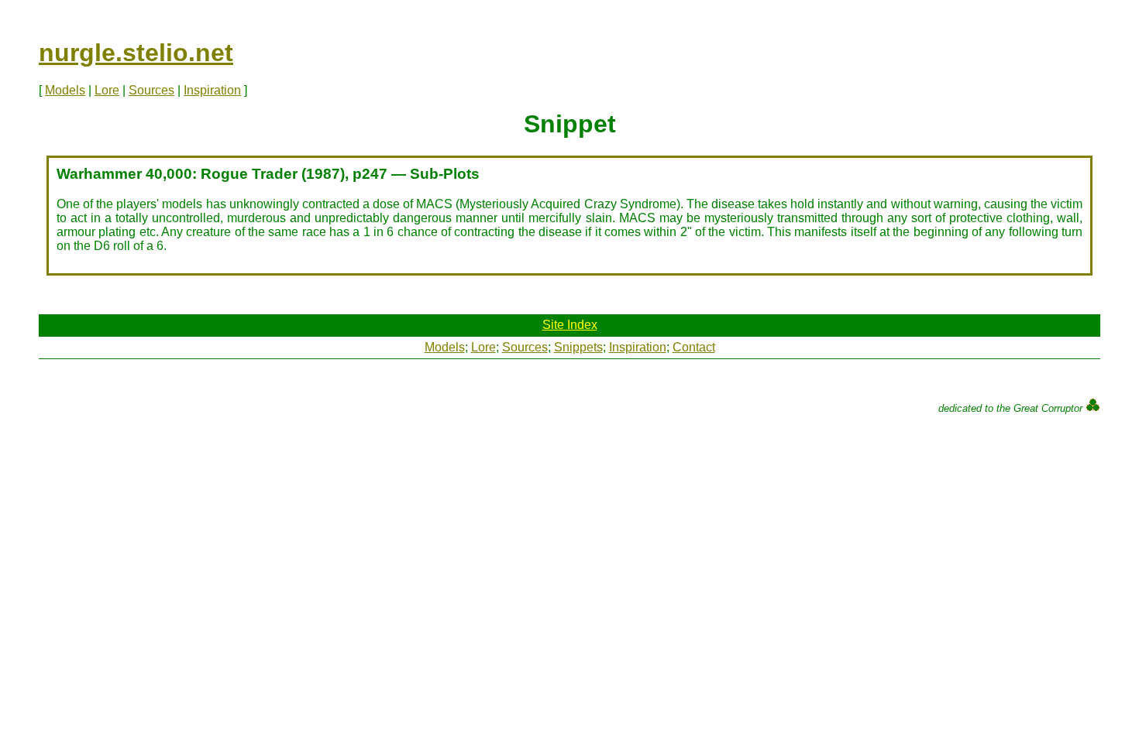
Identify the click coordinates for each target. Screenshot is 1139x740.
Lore (107, 90)
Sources (151, 90)
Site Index (569, 324)
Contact (694, 347)
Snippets (578, 347)
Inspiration (212, 90)
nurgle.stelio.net (136, 53)
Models (65, 90)
